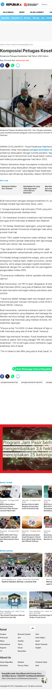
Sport (37, 641)
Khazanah (4, 637)
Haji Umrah (8, 12)
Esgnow (3, 648)
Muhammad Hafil (22, 60)
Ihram (8, 44)
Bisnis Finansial (41, 644)
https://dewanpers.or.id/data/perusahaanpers (19, 678)
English (38, 648)
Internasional (5, 644)
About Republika (6, 662)
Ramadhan (22, 651)
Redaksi (21, 662)
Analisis (21, 641)
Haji (44, 146)
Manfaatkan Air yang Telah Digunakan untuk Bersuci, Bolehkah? (31, 189)
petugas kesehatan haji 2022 (31, 382)
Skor (37, 634)
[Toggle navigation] (2, 4)
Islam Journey (37, 12)
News (21, 12)
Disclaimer (4, 665)
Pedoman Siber (41, 662)
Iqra (19, 637)
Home (2, 44)
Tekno (20, 644)
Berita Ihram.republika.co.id (22, 44)
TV (1, 651)
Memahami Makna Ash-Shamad (9, 187)
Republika (6, 18)
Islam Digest (40, 637)
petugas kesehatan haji (9, 382)
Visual (20, 648)
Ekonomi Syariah (24, 634)
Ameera (3, 634)
